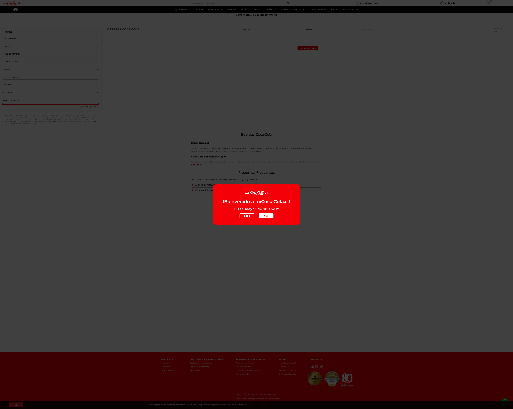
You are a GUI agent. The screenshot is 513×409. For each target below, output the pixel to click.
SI (266, 216)
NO (247, 216)
